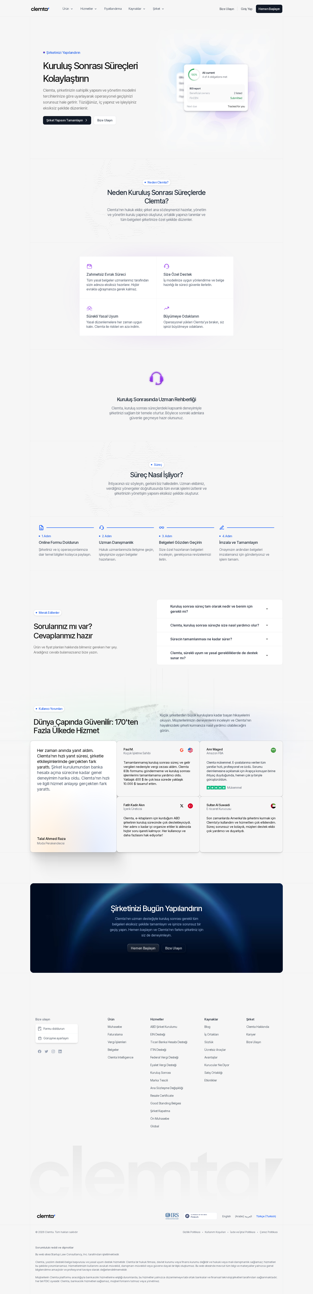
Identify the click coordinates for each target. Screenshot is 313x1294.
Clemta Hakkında (257, 1026)
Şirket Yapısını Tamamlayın (64, 120)
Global (154, 1126)
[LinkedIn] (60, 1051)
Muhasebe (115, 1026)
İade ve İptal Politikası (242, 1232)
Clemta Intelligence (120, 1057)
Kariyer (251, 1034)
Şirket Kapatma (160, 1111)
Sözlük (208, 1042)
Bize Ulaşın (227, 9)
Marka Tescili (159, 1080)
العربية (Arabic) (243, 1216)
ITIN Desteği (158, 1049)
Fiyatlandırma (113, 8)
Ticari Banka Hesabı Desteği (168, 1042)
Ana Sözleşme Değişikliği (166, 1088)
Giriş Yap (246, 9)
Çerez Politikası (269, 1232)
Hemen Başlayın (269, 9)
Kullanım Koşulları (215, 1232)
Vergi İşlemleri (117, 1042)
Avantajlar (211, 1057)
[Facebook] (39, 1051)
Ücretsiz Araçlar (215, 1049)
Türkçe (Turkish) (266, 1216)
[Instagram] (53, 1051)
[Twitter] (46, 1051)
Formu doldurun (54, 1028)
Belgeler (113, 1049)
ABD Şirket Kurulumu (163, 1026)
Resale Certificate (162, 1095)
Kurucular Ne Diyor (216, 1065)
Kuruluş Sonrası (160, 1072)
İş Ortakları (211, 1034)
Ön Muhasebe (159, 1118)
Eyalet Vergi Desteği (163, 1065)
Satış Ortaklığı (213, 1072)
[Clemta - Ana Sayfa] (40, 9)
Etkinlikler (210, 1080)
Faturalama (115, 1034)
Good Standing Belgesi (165, 1103)
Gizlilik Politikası (191, 1232)
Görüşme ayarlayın (56, 1038)
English (226, 1216)
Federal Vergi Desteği (164, 1057)
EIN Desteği (157, 1034)
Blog (207, 1026)
